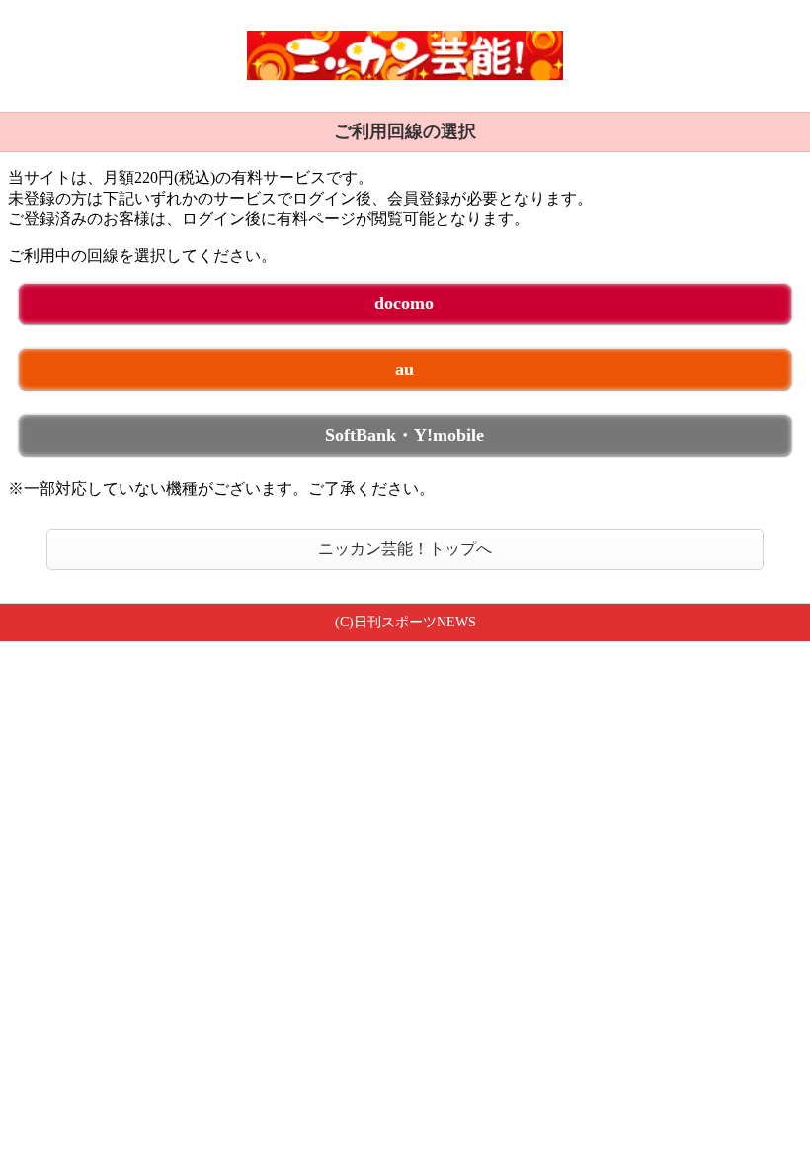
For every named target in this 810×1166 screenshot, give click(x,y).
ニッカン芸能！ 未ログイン (405, 55)
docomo (404, 303)
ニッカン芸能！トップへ (405, 549)
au (404, 368)
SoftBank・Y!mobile (404, 435)
